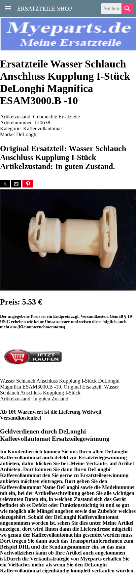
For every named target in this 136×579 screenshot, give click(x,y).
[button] (5, 183)
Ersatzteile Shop (44, 8)
